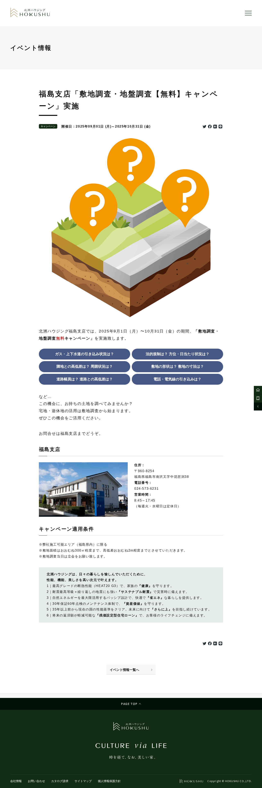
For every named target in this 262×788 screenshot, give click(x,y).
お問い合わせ (36, 781)
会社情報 (16, 781)
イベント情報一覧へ (124, 670)
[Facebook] (209, 127)
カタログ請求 (59, 781)
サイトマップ (83, 781)
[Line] (220, 127)
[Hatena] (215, 127)
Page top (129, 704)
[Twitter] (204, 127)
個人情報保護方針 (109, 781)
